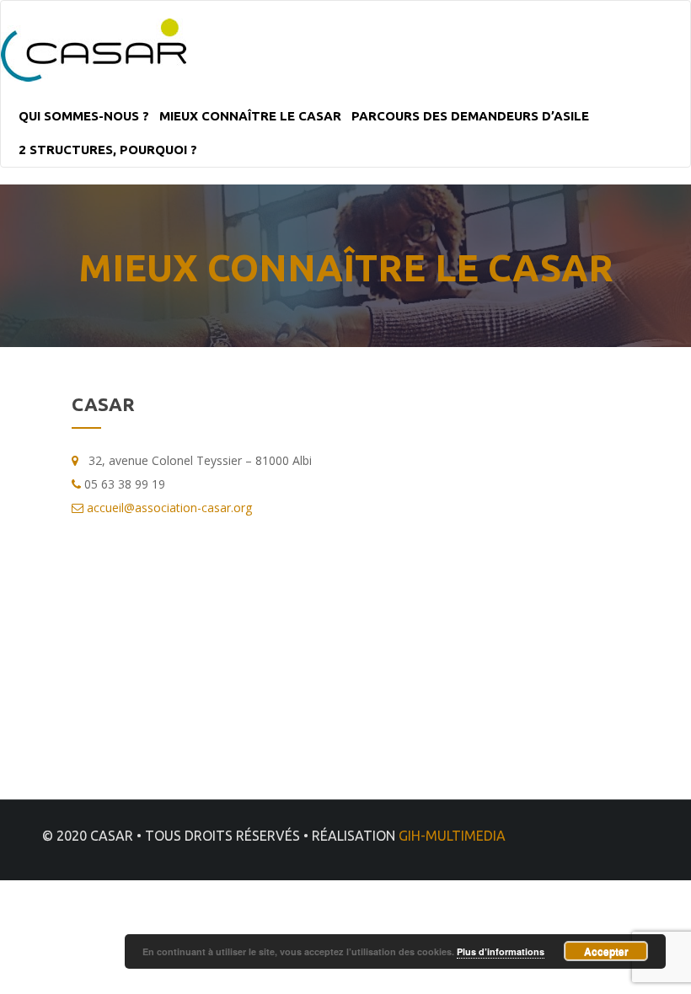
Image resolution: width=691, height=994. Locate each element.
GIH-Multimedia (452, 835)
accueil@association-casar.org (169, 508)
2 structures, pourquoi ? (108, 149)
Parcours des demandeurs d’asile (470, 116)
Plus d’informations (500, 951)
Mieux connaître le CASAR (250, 116)
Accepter (606, 951)
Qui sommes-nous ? (84, 116)
